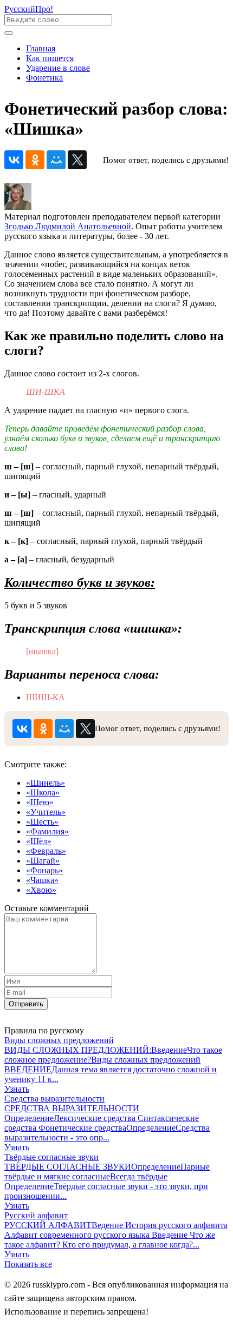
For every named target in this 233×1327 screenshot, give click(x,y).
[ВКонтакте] (13, 159)
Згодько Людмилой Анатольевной (67, 226)
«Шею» (40, 802)
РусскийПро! (28, 9)
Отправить (26, 1004)
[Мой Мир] (56, 159)
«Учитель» (46, 812)
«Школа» (43, 792)
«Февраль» (46, 850)
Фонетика (44, 77)
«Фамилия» (47, 831)
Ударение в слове (58, 67)
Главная (40, 48)
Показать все (28, 1264)
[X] (77, 159)
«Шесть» (42, 821)
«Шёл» (38, 841)
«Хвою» (41, 889)
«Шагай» (43, 860)
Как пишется (50, 58)
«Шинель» (45, 782)
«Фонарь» (44, 870)
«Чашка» (42, 880)
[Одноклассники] (34, 159)
